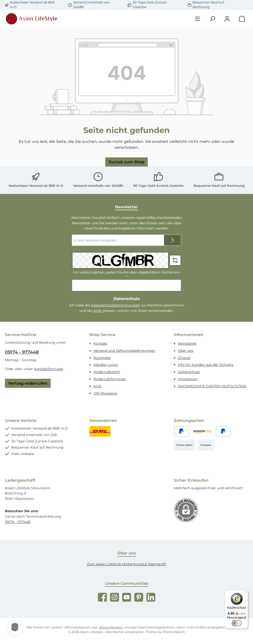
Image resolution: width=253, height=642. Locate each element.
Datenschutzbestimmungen (115, 305)
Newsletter (187, 343)
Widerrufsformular (109, 379)
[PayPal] (181, 431)
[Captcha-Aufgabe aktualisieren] (175, 260)
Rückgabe (102, 358)
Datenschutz (189, 372)
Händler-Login (105, 364)
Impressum (188, 379)
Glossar (184, 358)
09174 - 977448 (22, 352)
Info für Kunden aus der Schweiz (205, 364)
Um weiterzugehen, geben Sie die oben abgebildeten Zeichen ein (126, 274)
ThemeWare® (174, 632)
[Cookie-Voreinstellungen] (14, 627)
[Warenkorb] (242, 19)
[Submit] (172, 240)
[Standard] (100, 431)
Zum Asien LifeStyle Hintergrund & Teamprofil (126, 564)
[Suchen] (212, 19)
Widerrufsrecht (106, 372)
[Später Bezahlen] (223, 431)
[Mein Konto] (227, 19)
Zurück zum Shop (126, 161)
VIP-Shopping (105, 393)
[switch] (237, 623)
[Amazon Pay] (202, 431)
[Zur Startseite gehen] (32, 18)
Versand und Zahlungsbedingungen (124, 350)
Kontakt (100, 343)
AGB (97, 310)
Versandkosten (111, 627)
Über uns (185, 350)
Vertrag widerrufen (27, 383)
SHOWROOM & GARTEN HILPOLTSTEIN (212, 386)
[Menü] (197, 19)
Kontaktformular (48, 369)
